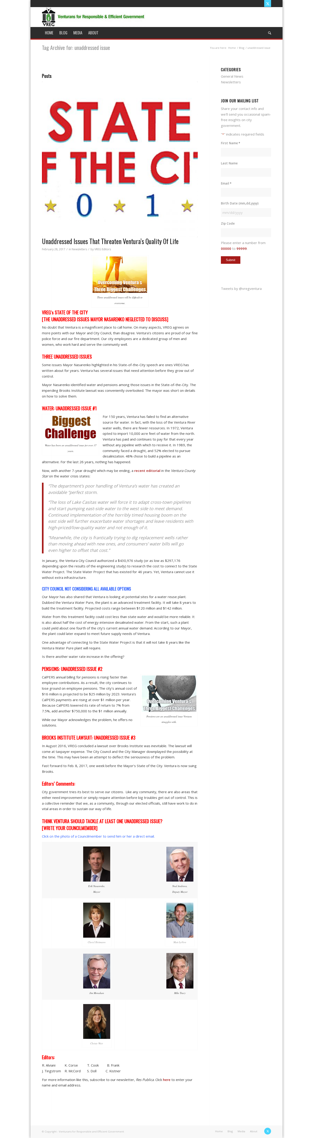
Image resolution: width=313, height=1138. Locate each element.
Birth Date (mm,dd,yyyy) (239, 203)
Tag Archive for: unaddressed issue (76, 47)
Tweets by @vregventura (241, 288)
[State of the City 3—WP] (120, 159)
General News (232, 76)
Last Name (229, 163)
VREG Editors (102, 249)
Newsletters (79, 249)
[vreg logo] (94, 17)
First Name (230, 143)
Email (226, 183)
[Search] (268, 32)
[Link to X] (267, 3)
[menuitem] (49, 32)
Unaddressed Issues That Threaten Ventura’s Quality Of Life (110, 241)
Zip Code (228, 223)
